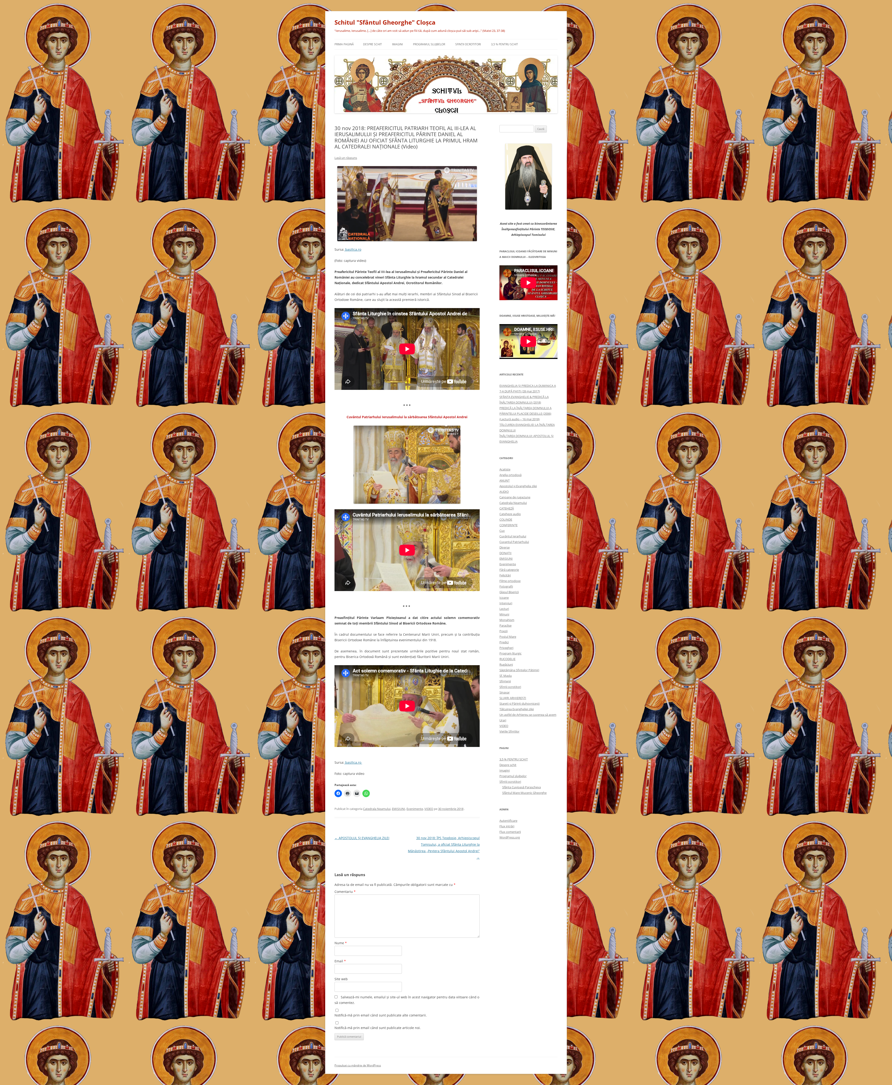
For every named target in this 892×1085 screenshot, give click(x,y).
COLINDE (505, 519)
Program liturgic (510, 653)
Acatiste (504, 469)
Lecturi (504, 609)
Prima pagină (344, 44)
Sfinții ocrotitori (510, 687)
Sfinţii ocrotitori (468, 44)
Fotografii (506, 586)
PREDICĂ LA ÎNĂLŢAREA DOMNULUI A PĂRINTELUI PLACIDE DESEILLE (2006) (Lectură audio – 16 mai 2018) (525, 413)
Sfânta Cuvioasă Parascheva (521, 787)
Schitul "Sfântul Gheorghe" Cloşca (385, 22)
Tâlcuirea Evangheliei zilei (516, 709)
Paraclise (505, 625)
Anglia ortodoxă (510, 475)
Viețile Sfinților (509, 731)
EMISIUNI (398, 809)
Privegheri (506, 648)
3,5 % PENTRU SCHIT (504, 44)
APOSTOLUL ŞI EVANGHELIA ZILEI (361, 838)
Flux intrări (506, 826)
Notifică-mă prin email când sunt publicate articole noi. (377, 1028)
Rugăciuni (506, 664)
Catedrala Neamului (376, 809)
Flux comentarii (510, 832)
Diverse (504, 547)
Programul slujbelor (429, 44)
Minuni (504, 614)
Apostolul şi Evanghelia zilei (518, 486)
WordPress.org (509, 837)
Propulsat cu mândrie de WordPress (357, 1065)
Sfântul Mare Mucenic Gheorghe (524, 793)
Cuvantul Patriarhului (514, 542)
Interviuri (505, 603)
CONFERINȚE (508, 525)
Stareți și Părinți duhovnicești (519, 703)
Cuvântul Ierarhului (512, 536)
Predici (504, 642)
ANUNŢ (504, 480)
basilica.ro (352, 249)
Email (340, 961)
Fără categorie (509, 570)
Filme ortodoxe (510, 581)
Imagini (397, 44)
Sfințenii (505, 681)
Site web (341, 979)
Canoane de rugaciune (514, 497)
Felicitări (505, 575)
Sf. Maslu (505, 676)
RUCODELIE (507, 659)
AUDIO (504, 492)
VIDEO (428, 809)
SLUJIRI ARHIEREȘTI (512, 698)
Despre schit (372, 44)
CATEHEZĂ (506, 508)
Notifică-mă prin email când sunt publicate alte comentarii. (380, 1015)
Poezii (503, 631)
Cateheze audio (510, 514)
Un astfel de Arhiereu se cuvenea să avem (527, 715)
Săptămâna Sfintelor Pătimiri (519, 670)
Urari (502, 720)
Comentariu (345, 891)
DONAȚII (505, 553)
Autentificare (508, 821)
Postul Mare (507, 637)
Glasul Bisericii (509, 592)
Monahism (506, 620)
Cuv (502, 531)
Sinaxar (504, 692)
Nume (340, 943)
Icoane (504, 597)
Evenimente (415, 809)
